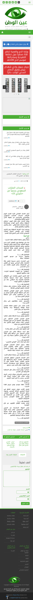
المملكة (22, 430)
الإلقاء (26, 558)
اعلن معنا (12, 541)
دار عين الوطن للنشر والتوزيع (11, 547)
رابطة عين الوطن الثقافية (24, 547)
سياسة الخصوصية (10, 538)
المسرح (26, 564)
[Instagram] (6, 2)
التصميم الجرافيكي (23, 570)
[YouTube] (12, 2)
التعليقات (22, 454)
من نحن (13, 532)
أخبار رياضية (26, 174)
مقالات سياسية (11, 519)
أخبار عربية (26, 519)
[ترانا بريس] (7, 598)
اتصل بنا (13, 551)
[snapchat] (9, 2)
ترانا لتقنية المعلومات (15, 598)
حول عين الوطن (10, 529)
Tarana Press (16, 595)
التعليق (27, 469)
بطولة (14, 430)
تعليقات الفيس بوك (11, 454)
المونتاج (26, 567)
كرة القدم (10, 430)
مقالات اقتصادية (11, 524)
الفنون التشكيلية (24, 561)
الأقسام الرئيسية (24, 512)
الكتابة (26, 555)
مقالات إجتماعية (11, 516)
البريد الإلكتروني (24, 496)
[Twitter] (3, 2)
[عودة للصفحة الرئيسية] (16, 17)
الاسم (28, 489)
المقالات (13, 512)
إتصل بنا (13, 535)
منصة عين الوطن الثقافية (24, 552)
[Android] (15, 2)
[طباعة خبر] (18, 201)
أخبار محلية (25, 516)
